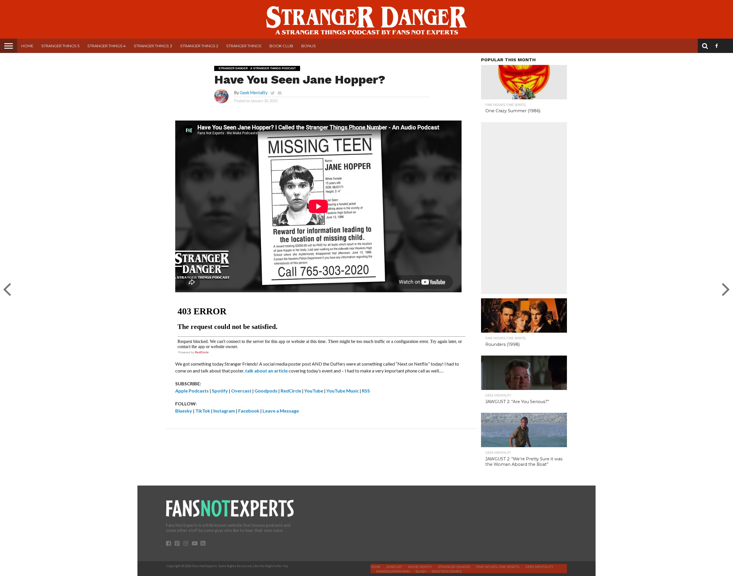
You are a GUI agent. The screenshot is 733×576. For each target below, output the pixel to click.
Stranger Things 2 (199, 46)
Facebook (248, 410)
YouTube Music (342, 390)
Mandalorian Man (393, 571)
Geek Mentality (253, 92)
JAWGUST (394, 567)
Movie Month (420, 567)
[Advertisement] (524, 208)
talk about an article (266, 370)
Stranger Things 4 (106, 46)
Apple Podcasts (192, 390)
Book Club (281, 46)
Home (27, 46)
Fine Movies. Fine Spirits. (498, 567)
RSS (366, 390)
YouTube (313, 390)
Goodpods (266, 390)
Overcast (241, 390)
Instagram (224, 410)
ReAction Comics (447, 571)
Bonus (308, 46)
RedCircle (202, 352)
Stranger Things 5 (60, 46)
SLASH (420, 571)
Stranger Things (243, 46)
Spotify (220, 390)
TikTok (202, 410)
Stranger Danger (454, 567)
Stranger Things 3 (153, 46)
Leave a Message (281, 410)
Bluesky (183, 410)
